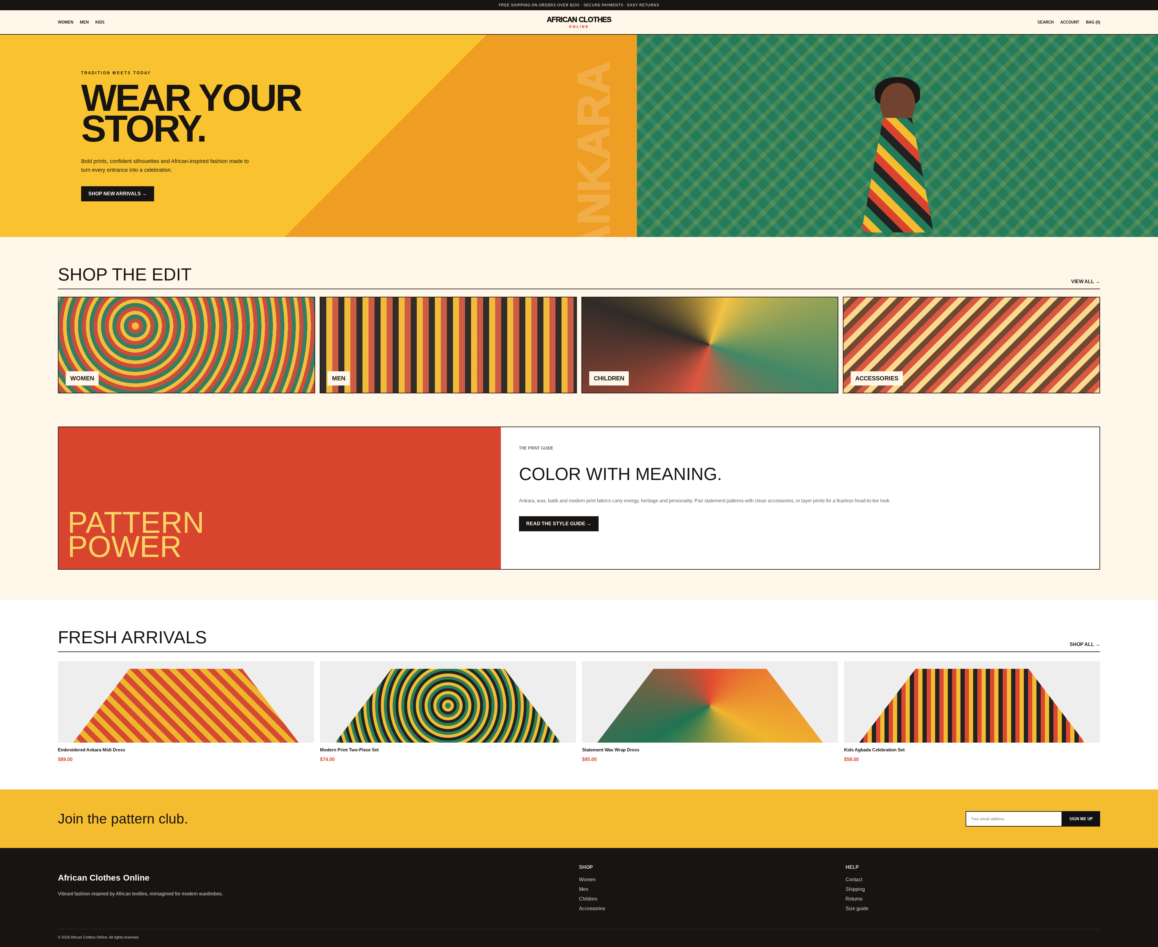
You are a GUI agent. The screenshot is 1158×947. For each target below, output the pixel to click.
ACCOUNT (1069, 22)
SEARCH (1045, 22)
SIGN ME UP (1081, 819)
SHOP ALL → (1085, 644)
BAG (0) (1093, 22)
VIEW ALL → (1085, 281)
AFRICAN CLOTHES (579, 22)
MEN (84, 22)
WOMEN (65, 22)
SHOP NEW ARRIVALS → (117, 193)
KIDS (100, 22)
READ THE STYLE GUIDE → (558, 523)
